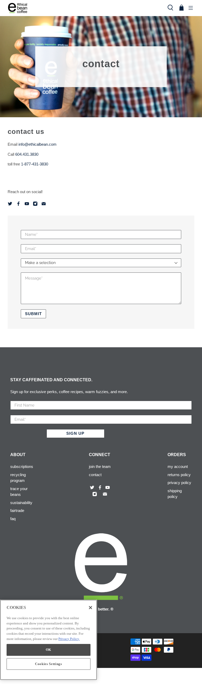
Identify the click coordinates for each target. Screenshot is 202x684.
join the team (100, 466)
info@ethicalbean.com (37, 144)
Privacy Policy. (69, 639)
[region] (48, 640)
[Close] (90, 607)
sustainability (21, 502)
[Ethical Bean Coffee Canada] (84, 8)
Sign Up (75, 433)
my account (178, 466)
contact (95, 474)
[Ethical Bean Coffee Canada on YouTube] (27, 204)
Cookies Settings (48, 664)
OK (48, 650)
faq (13, 518)
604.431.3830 (26, 154)
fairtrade (17, 510)
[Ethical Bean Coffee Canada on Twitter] (10, 204)
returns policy (179, 474)
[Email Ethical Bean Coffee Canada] (44, 204)
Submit (33, 313)
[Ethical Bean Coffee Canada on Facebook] (19, 204)
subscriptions (21, 466)
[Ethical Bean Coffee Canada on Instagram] (36, 204)
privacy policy (179, 482)
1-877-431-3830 (34, 164)
